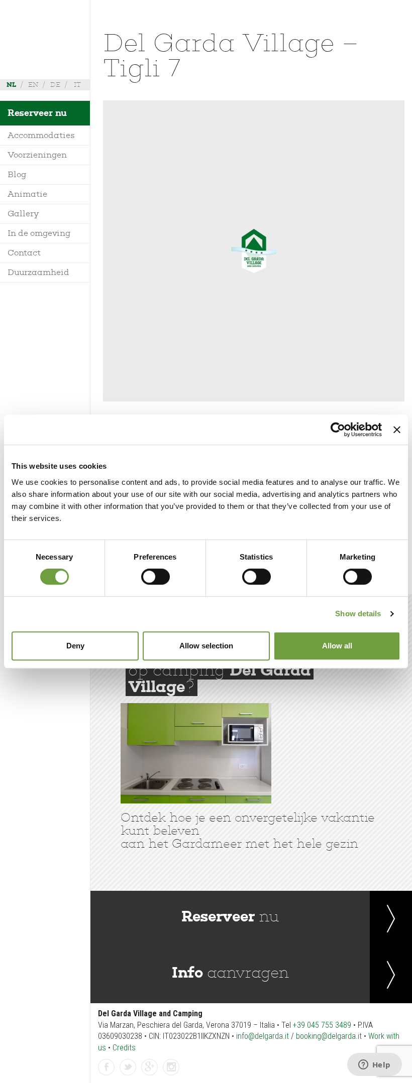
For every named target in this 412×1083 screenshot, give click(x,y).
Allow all (337, 645)
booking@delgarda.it (329, 1036)
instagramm (171, 1074)
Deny (75, 645)
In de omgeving (39, 233)
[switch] (155, 577)
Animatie (27, 194)
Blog (17, 174)
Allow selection (206, 645)
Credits (124, 1047)
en (33, 84)
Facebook (106, 1074)
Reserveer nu (37, 112)
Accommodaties (41, 135)
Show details (358, 613)
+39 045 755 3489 (322, 1025)
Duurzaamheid (38, 272)
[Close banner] (396, 429)
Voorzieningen (37, 155)
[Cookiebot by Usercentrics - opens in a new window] (338, 429)
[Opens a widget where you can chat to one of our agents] (374, 1065)
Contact (24, 252)
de (55, 84)
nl (11, 84)
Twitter (128, 1074)
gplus (150, 1074)
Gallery (23, 213)
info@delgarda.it (262, 1036)
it (77, 84)
